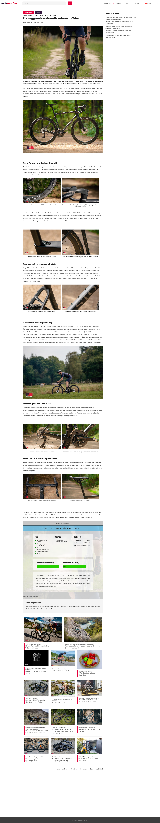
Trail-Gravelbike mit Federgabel (121, 18)
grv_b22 (36, 596)
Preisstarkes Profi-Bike (61, 670)
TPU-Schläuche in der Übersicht (87, 673)
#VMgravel (31, 596)
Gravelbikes (28, 12)
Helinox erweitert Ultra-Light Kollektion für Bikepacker (36, 730)
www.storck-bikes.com (83, 545)
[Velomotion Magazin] (9, 3)
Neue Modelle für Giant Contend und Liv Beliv (88, 700)
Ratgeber (137, 3)
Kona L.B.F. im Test (62, 701)
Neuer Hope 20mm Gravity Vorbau (35, 670)
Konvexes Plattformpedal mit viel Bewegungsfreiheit (36, 700)
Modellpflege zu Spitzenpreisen (34, 759)
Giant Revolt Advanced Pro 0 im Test (119, 27)
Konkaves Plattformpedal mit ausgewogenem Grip (63, 759)
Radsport (118, 3)
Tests (126, 3)
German (149, 3)
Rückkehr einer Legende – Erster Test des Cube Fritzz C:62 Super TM (62, 730)
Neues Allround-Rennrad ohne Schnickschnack (37, 646)
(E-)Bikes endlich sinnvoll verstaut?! (88, 759)
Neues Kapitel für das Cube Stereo (89, 729)
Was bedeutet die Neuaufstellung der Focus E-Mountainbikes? (82, 646)
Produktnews (107, 3)
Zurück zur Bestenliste (63, 523)
